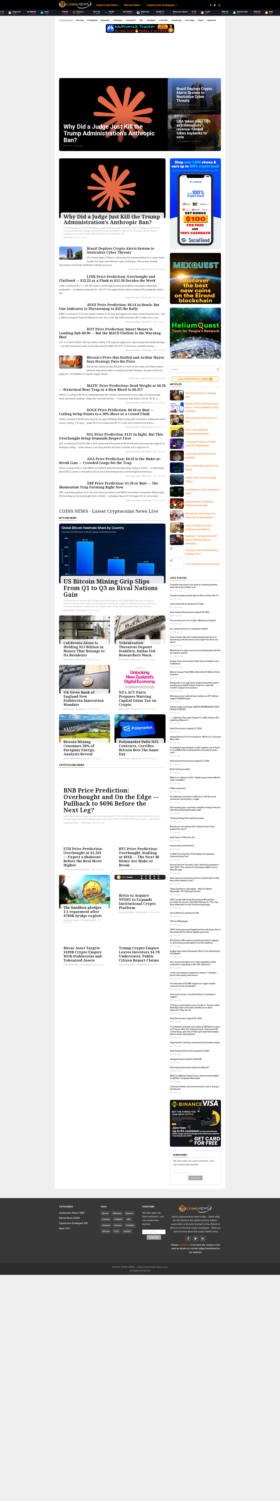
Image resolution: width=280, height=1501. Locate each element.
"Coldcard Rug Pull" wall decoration (187, 818)
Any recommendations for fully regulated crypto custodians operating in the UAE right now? (193, 963)
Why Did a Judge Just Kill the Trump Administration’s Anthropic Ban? (111, 219)
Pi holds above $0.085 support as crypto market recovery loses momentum (192, 984)
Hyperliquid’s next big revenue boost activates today (194, 1042)
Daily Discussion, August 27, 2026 (186, 728)
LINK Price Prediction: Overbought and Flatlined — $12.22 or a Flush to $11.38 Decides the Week (107, 278)
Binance (105, 20)
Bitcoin (80, 20)
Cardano (117, 20)
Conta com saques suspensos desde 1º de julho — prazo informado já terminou (194, 974)
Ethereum (92, 20)
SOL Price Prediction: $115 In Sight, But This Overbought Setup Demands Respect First (111, 436)
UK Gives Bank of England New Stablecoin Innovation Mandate (83, 698)
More (64, 1228)
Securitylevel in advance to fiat (184, 913)
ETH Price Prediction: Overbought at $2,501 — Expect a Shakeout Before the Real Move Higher (83, 856)
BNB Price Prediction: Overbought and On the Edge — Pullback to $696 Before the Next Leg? (111, 800)
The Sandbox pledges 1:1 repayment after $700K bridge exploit (82, 911)
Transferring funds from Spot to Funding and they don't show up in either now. (193, 586)
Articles (176, 384)
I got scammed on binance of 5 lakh (187, 604)
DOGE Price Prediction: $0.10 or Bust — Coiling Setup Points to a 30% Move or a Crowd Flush (106, 412)
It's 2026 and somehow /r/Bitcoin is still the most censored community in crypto (193, 797)
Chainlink (176, 20)
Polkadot (131, 20)
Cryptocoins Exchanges (73, 1223)
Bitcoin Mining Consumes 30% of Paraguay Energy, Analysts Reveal (79, 747)
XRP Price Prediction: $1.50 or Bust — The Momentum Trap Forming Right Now (108, 485)
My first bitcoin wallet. (180, 769)
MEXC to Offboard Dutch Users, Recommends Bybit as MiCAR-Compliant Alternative (194, 1077)
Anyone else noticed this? (182, 845)
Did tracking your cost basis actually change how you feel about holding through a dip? (195, 808)
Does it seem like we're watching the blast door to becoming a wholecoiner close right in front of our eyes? (194, 639)
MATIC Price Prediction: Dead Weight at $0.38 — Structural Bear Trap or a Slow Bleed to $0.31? (112, 387)
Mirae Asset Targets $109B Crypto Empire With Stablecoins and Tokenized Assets (82, 954)
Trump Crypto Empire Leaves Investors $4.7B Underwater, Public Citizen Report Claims (139, 954)
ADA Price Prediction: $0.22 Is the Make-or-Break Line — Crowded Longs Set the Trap (110, 460)
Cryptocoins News (133, 297)
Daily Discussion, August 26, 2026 (186, 1018)
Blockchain (147, 297)
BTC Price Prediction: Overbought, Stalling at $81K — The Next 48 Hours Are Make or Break (139, 856)
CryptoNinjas (141, 912)
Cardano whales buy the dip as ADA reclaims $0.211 (194, 595)
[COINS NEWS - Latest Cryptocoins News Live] (75, 4)
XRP (141, 20)
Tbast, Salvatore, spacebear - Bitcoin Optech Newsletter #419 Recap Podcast (191, 890)
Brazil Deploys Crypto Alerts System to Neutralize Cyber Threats (120, 250)
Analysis (211, 20)
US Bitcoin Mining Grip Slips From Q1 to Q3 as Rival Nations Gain (110, 587)
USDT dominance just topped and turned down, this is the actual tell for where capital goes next (195, 930)
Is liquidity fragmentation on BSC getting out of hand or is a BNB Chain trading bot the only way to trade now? (195, 750)
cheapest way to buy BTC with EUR (186, 1059)
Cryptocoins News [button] (107, 5)
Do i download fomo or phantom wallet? (189, 629)
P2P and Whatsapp (179, 921)
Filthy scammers (178, 788)
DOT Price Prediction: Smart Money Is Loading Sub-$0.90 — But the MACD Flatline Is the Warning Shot (110, 333)
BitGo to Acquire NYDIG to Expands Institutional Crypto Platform (137, 901)
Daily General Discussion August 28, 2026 (189, 612)
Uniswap (151, 20)
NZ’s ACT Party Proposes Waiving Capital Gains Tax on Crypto (137, 698)
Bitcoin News (134, 269)
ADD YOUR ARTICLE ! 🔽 (195, 379)
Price (200, 20)
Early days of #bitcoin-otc (182, 837)
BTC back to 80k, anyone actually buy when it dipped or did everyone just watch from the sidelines (194, 941)
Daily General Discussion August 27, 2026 (189, 761)
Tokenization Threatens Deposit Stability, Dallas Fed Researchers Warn (137, 648)
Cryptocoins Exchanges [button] (161, 5)
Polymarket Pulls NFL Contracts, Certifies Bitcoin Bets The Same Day (139, 747)
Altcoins (189, 20)
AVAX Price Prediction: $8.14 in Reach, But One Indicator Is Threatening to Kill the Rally (109, 306)
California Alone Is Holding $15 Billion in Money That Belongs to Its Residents (84, 648)
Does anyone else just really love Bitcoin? (189, 1067)
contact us (184, 1244)
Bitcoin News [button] (132, 5)
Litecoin (163, 20)
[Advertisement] (140, 56)
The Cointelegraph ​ (88, 920)
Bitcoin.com (68, 237)
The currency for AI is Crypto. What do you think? (193, 620)
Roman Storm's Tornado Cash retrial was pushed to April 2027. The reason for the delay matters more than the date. (194, 867)
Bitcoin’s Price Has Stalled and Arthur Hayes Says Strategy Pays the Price (125, 359)
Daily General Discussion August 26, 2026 (189, 1051)
